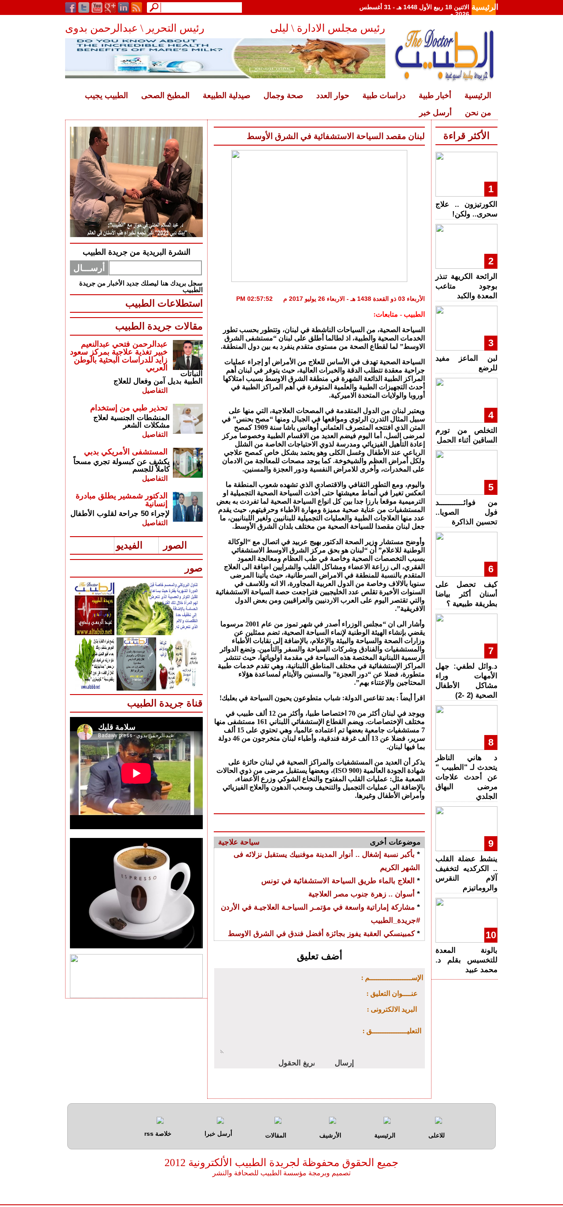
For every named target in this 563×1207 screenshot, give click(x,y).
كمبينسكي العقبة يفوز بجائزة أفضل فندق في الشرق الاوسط (321, 933)
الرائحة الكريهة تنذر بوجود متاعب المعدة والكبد (466, 286)
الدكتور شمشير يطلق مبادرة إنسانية (122, 499)
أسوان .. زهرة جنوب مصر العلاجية (361, 894)
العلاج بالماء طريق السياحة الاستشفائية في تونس (338, 881)
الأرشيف (330, 1135)
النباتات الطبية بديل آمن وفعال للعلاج (158, 377)
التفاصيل (155, 390)
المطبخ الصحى (165, 95)
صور (194, 568)
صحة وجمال (283, 95)
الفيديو (129, 545)
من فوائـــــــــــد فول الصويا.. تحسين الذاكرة (466, 512)
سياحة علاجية (239, 842)
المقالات (275, 1135)
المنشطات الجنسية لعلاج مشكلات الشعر (131, 421)
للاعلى (436, 1135)
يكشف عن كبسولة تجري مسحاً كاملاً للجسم (121, 465)
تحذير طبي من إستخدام (129, 407)
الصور (175, 545)
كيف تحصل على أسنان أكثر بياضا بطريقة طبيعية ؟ (466, 594)
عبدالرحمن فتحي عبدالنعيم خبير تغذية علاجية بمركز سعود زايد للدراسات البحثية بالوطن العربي (119, 356)
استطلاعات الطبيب (164, 303)
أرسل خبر (435, 112)
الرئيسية (485, 7)
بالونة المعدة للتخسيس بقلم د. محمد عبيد (466, 960)
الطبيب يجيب (106, 95)
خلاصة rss (158, 1133)
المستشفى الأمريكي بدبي (126, 451)
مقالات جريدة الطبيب (159, 326)
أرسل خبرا (218, 1133)
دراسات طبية (384, 95)
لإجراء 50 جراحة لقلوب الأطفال (120, 513)
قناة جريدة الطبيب (165, 703)
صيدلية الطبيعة (226, 95)
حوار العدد (332, 95)
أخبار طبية (435, 95)
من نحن (478, 112)
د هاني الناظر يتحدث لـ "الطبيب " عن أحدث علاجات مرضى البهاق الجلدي (466, 777)
